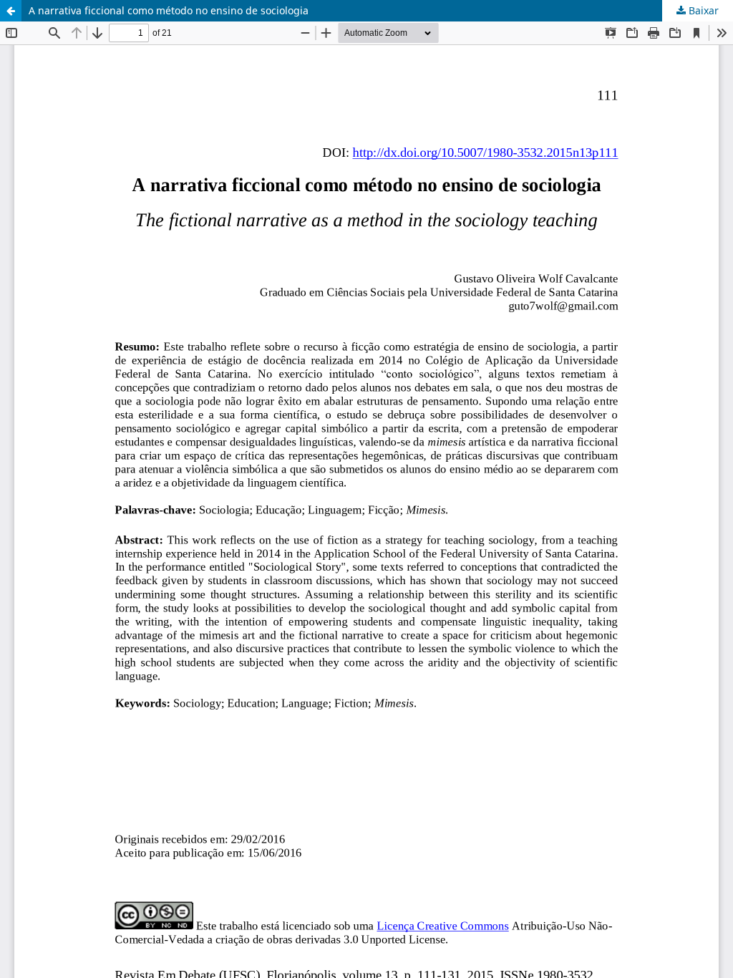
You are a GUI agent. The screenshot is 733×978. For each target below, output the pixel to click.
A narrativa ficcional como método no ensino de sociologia (169, 10)
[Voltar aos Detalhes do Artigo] (10, 10)
